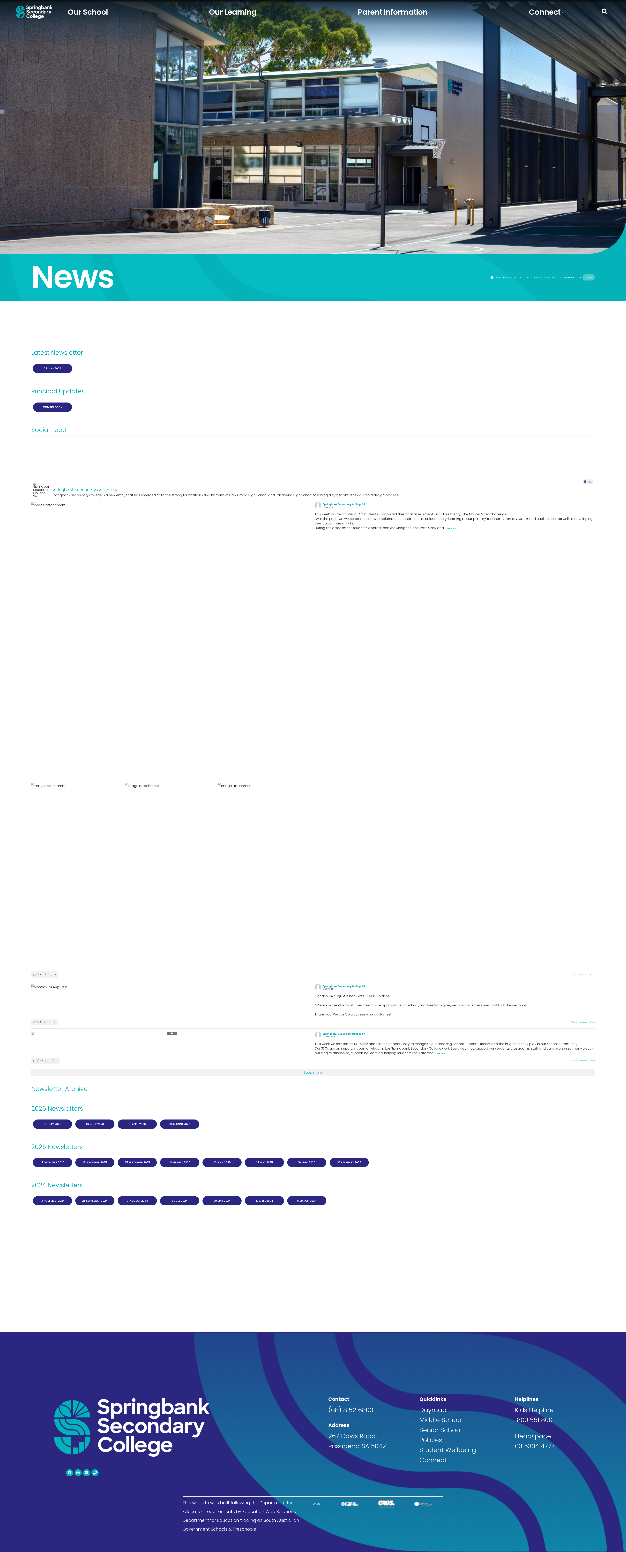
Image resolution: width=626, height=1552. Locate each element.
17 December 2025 (52, 1162)
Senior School (440, 1430)
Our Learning (233, 12)
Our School (88, 12)
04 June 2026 (95, 1124)
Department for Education (211, 1520)
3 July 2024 (180, 1201)
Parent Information (393, 12)
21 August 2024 (137, 1201)
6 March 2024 (306, 1201)
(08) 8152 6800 (350, 1410)
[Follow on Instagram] (78, 1472)
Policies (430, 1440)
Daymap (432, 1410)
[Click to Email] (86, 1472)
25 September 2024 (95, 1201)
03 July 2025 (222, 1162)
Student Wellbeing (447, 1450)
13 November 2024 (52, 1201)
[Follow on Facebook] (69, 1472)
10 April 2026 (137, 1124)
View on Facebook (579, 974)
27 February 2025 (349, 1162)
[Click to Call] (95, 1472)
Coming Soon (52, 407)
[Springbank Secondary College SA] (41, 490)
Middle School (441, 1420)
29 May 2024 (222, 1201)
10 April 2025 (306, 1162)
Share (592, 974)
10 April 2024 (264, 1201)
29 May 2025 (264, 1162)
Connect (544, 12)
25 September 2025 (137, 1162)
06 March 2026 (179, 1124)
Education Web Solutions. (269, 1511)
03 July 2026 (52, 368)
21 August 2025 (179, 1162)
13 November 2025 (95, 1162)
